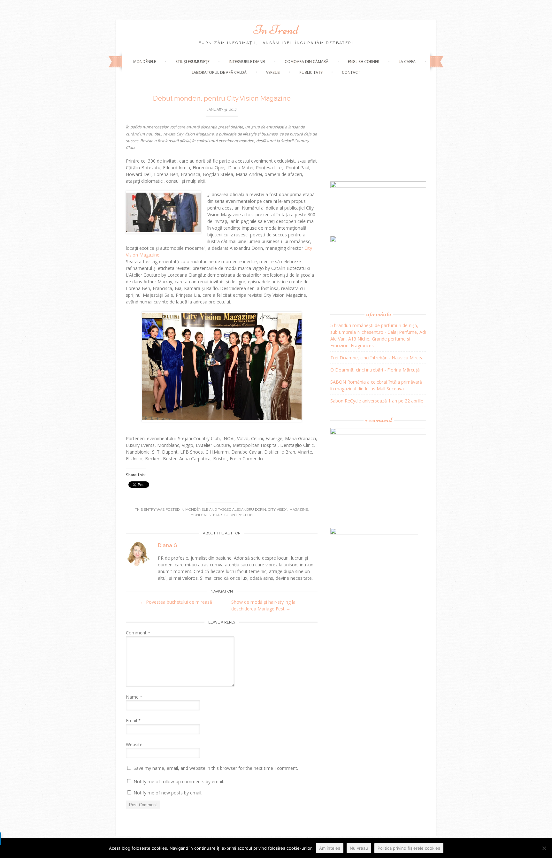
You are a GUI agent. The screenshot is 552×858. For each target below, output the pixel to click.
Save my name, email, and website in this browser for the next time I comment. (216, 768)
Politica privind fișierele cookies (409, 848)
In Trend (276, 29)
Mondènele (144, 61)
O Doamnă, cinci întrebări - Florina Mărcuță (375, 370)
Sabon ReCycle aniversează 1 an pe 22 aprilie (376, 401)
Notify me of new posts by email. (168, 793)
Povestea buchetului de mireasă (176, 602)
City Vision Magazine (288, 510)
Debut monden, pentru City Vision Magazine (222, 98)
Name (134, 697)
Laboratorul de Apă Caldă (219, 72)
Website (134, 744)
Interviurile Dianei (247, 61)
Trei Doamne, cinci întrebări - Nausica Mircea (377, 358)
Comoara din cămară (306, 61)
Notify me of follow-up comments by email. (179, 781)
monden (198, 515)
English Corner (363, 61)
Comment (138, 633)
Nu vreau (359, 848)
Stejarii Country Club (230, 515)
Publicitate (310, 72)
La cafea (407, 61)
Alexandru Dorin (249, 510)
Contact (351, 72)
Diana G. (168, 545)
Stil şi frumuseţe (192, 61)
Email (133, 720)
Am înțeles (329, 848)
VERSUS (273, 72)
